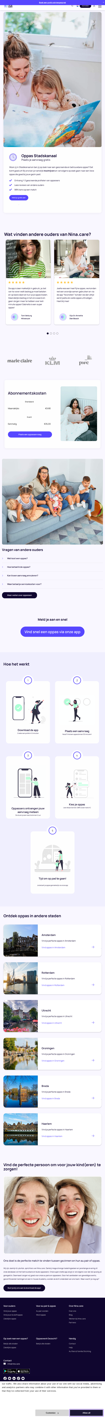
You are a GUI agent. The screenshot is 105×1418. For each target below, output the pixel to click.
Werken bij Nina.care (77, 1318)
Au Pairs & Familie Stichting (80, 1351)
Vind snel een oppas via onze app (52, 631)
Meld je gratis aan (19, 197)
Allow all (86, 1413)
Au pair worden (42, 1311)
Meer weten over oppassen (19, 595)
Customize (50, 1413)
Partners (72, 1322)
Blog (70, 1315)
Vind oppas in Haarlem (52, 1136)
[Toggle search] (72, 6)
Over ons (72, 1311)
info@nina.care (13, 1364)
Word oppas (41, 1315)
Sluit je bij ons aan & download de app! (24, 1288)
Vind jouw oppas (10, 1311)
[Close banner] (103, 2)
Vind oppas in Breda (51, 1098)
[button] (77, 5)
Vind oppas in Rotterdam (53, 985)
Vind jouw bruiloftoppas (13, 1315)
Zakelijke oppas (9, 1318)
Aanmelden (85, 6)
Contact (72, 1343)
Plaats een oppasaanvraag (29, 434)
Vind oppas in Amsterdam (53, 947)
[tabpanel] (28, 282)
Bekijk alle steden (10, 1343)
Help (71, 1347)
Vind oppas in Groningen (53, 1060)
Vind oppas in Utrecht (52, 1023)
